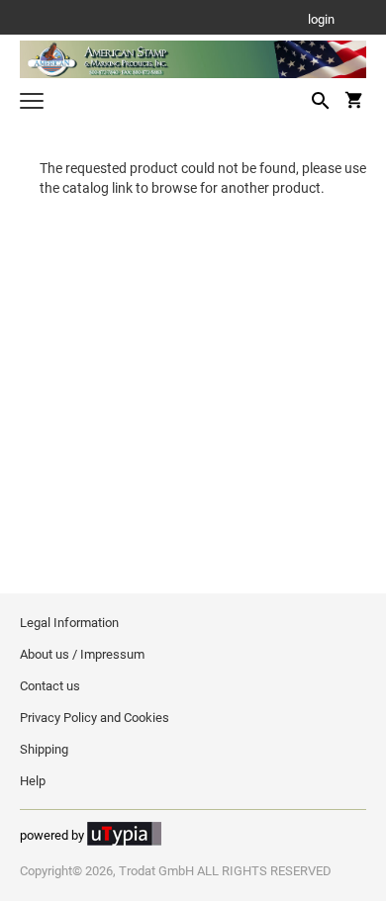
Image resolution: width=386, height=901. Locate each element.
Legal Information (69, 622)
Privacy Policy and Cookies (94, 717)
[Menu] (31, 103)
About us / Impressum (82, 654)
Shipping (44, 749)
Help (33, 780)
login (321, 20)
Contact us (50, 685)
